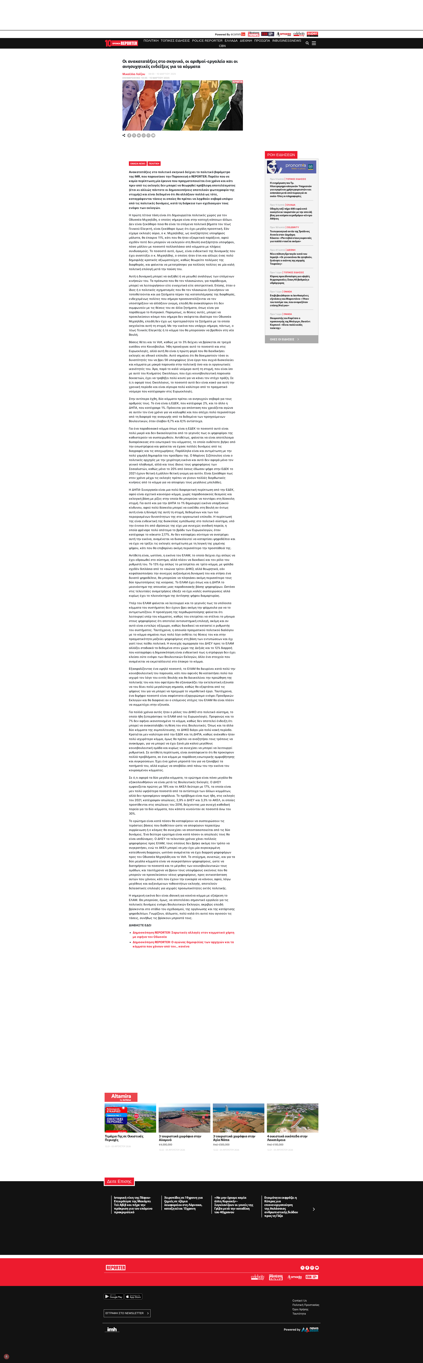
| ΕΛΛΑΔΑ (290, 204)
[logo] (121, 43)
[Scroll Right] (313, 1209)
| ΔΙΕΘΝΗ (290, 250)
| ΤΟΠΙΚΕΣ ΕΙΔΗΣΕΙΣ (295, 179)
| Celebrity (292, 227)
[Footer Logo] (115, 1267)
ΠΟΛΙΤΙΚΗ (154, 163)
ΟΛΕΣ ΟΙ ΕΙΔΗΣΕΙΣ (282, 339)
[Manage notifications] (6, 1356)
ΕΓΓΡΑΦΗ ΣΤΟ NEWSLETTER (125, 1313)
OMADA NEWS (137, 163)
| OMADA (287, 291)
